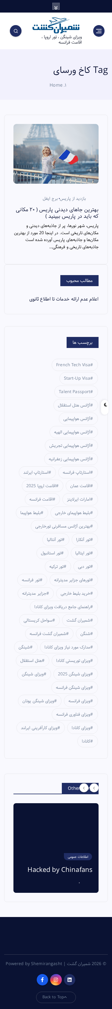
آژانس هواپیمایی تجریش (69, 445)
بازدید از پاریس (73, 198)
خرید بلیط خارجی (75, 593)
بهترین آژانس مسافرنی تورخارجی (62, 526)
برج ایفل (50, 198)
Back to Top (53, 997)
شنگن (85, 634)
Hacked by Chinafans (60, 870)
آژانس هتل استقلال (74, 405)
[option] (56, 848)
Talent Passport (74, 392)
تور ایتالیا (82, 553)
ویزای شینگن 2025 (74, 674)
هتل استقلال (31, 660)
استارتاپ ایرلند (35, 472)
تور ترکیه (56, 566)
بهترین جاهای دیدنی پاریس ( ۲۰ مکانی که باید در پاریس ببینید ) (57, 213)
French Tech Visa (73, 365)
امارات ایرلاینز (78, 499)
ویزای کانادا (81, 728)
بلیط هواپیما (30, 513)
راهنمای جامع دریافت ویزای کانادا (62, 607)
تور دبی (84, 566)
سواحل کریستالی (38, 620)
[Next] (94, 787)
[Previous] (83, 787)
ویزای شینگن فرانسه (73, 687)
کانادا (86, 741)
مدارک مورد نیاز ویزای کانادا (67, 647)
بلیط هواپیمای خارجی (72, 513)
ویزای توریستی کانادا (73, 660)
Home (56, 85)
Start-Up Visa (77, 378)
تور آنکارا (83, 539)
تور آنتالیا (54, 539)
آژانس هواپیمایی (76, 418)
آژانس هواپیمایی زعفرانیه (69, 459)
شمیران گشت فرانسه (48, 634)
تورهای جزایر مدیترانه (72, 580)
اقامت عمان (80, 486)
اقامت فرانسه (41, 499)
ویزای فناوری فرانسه (73, 714)
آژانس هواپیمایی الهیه (72, 432)
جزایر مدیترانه (34, 593)
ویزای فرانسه (79, 701)
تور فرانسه (30, 580)
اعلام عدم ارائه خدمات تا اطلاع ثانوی (64, 299)
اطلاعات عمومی (78, 857)
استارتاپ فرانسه (76, 472)
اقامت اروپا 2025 (41, 486)
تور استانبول (51, 553)
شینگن (24, 647)
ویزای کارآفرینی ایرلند (39, 728)
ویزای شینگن (32, 674)
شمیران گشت (78, 620)
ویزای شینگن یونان (38, 701)
